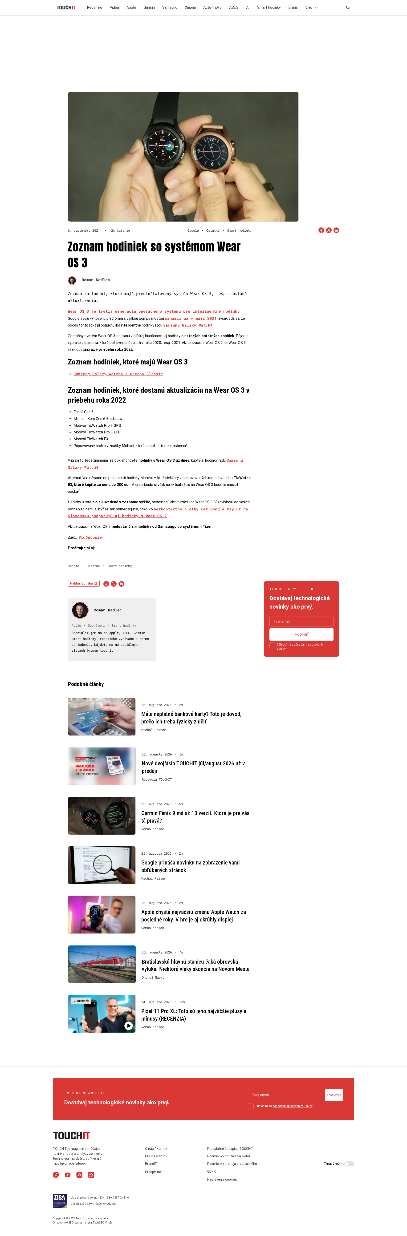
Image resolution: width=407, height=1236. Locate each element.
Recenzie (94, 7)
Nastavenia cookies (222, 1179)
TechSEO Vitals (103, 1222)
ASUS (234, 7)
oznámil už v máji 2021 (191, 318)
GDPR (211, 1171)
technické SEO (65, 1222)
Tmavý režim (334, 1164)
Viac (309, 7)
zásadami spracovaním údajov (292, 1106)
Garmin (149, 7)
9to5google (90, 537)
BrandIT (151, 1164)
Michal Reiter (153, 729)
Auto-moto (212, 7)
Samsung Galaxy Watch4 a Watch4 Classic (118, 373)
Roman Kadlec (96, 279)
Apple (131, 7)
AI (248, 7)
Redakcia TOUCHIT (157, 779)
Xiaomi (190, 7)
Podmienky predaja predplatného (232, 1164)
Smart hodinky (269, 7)
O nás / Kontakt (157, 1149)
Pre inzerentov (156, 1156)
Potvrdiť (302, 634)
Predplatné (153, 1172)
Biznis (293, 7)
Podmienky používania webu (228, 1156)
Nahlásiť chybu (81, 583)
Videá (114, 7)
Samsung (169, 7)
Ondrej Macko (153, 977)
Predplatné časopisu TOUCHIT (230, 1149)
